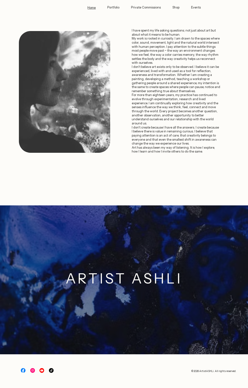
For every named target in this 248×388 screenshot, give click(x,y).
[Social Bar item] (23, 370)
